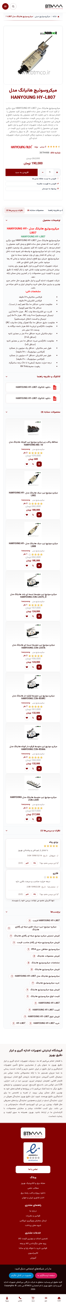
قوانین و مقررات (33, 1216)
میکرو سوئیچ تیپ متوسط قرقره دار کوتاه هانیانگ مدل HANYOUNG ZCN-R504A (33, 748)
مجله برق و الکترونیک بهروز (33, 1183)
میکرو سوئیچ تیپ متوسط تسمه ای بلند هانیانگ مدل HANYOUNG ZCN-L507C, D (33, 596)
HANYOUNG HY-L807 (49, 1003)
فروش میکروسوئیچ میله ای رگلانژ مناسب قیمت (38, 942)
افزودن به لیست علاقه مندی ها (44, 178)
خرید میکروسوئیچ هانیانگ (48, 983)
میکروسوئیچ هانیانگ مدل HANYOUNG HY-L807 (37, 976)
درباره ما (33, 1211)
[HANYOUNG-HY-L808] (33, 530)
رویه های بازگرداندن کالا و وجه (33, 1243)
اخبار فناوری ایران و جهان (33, 1197)
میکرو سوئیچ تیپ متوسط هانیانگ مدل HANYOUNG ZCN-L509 (33, 799)
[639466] (33, 632)
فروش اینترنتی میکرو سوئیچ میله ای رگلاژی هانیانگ (37, 936)
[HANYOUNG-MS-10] (33, 429)
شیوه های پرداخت (33, 1225)
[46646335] (33, 733)
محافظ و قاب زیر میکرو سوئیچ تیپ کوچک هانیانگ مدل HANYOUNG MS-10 (33, 443)
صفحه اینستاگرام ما (46, 1275)
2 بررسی (43, 147)
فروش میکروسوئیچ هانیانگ (47, 969)
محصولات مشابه (35, 210)
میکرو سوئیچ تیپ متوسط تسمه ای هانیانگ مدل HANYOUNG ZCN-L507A (33, 646)
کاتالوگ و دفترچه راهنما (48, 376)
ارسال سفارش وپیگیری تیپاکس (33, 1220)
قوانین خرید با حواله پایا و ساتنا (33, 1248)
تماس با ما (33, 1169)
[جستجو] (13, 6)
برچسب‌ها (55, 912)
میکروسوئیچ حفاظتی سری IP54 (45, 949)
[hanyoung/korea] (22, 147)
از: (57, 855)
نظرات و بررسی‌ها (14, 210)
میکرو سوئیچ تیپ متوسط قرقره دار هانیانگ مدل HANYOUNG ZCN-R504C (33, 697)
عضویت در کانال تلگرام (21, 1275)
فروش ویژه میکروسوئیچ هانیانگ (45, 989)
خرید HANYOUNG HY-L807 (46, 1023)
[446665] (33, 581)
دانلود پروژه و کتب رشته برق (33, 1193)
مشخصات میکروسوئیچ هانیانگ (45, 962)
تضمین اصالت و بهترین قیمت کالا (33, 1238)
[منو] (5, 6)
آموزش (33, 1258)
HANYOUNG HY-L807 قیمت (46, 920)
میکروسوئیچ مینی (38, 449)
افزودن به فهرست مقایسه (46, 183)
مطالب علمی (33, 1188)
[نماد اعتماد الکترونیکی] (33, 1152)
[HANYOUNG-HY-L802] (33, 479)
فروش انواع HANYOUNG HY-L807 (44, 1016)
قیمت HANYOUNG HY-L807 (46, 1010)
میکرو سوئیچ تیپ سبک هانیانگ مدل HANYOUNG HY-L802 (33, 494)
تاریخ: (45, 855)
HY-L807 (20, 1023)
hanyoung (25, 449)
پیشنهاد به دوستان (49, 188)
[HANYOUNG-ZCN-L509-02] (33, 784)
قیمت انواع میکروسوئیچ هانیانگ (45, 996)
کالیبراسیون (33, 1253)
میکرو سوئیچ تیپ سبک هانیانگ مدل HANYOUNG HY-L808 (33, 545)
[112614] (33, 682)
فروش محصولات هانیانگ (48, 956)
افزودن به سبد (22, 172)
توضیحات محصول (51, 220)
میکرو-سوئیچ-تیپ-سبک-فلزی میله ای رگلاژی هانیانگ (35, 928)
